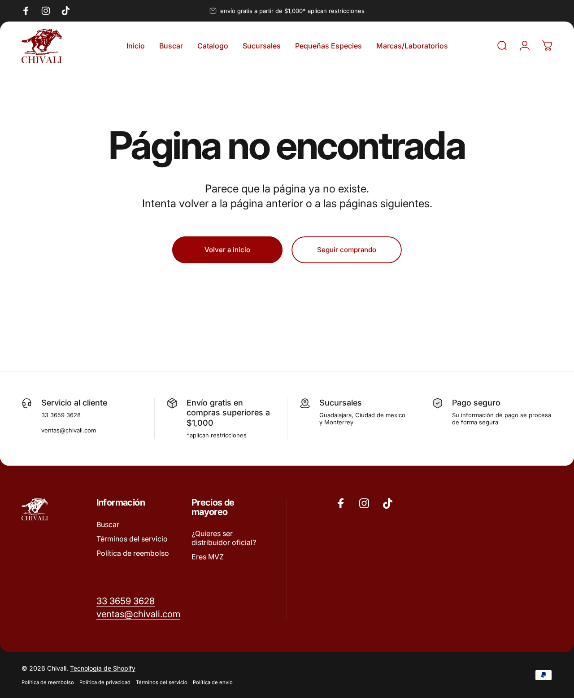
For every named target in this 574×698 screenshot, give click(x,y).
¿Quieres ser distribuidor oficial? (223, 538)
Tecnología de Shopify (102, 668)
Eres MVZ (207, 556)
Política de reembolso (132, 553)
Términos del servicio (132, 538)
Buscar (107, 524)
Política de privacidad (104, 682)
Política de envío (213, 682)
